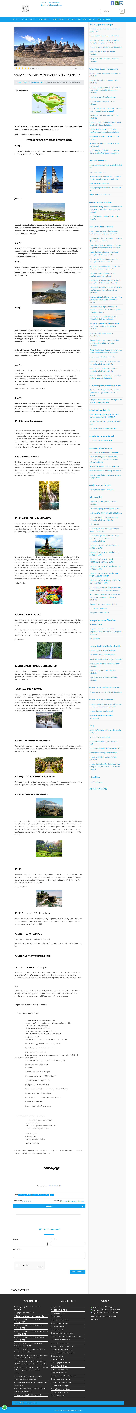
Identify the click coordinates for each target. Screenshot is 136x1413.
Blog (24, 82)
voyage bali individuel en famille (63, 1353)
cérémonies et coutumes (61, 1340)
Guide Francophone (104, 19)
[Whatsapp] (73, 1201)
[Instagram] (121, 5)
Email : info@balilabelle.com (51, 5)
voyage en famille (35, 82)
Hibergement (71, 19)
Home (18, 82)
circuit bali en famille (59, 1373)
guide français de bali (59, 1366)
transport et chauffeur (60, 1323)
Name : (16, 1239)
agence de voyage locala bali (62, 1349)
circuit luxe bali (57, 1356)
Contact (92, 19)
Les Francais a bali (58, 1396)
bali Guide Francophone (60, 1320)
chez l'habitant (57, 1330)
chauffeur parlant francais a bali (63, 1346)
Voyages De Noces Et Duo (24, 1313)
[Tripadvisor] (117, 5)
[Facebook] (112, 5)
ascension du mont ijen (60, 1386)
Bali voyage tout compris (61, 1363)
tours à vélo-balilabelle (23, 1392)
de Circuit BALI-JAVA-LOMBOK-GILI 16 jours (30, 1388)
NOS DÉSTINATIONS (29, 19)
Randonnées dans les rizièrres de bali (28, 1395)
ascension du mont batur (61, 1379)
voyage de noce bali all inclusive (63, 1376)
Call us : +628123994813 (50, 2)
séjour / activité (58, 19)
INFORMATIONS (44, 19)
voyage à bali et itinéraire (61, 1392)
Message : (17, 1249)
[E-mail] (81, 1201)
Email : (53, 1239)
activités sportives (58, 1326)
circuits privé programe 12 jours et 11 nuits (29, 1316)
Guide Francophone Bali (28, 1403)
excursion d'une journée (60, 1343)
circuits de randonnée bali (61, 1389)
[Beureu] (64, 1201)
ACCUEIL (16, 19)
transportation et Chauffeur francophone (66, 1336)
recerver (49, 1206)
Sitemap (17, 1403)
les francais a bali (58, 1359)
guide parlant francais (60, 1369)
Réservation (82, 19)
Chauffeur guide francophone (62, 1333)
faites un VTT (19, 1373)
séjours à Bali (57, 1307)
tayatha (80, 1410)
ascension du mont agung (61, 1382)
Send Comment (77, 1272)
